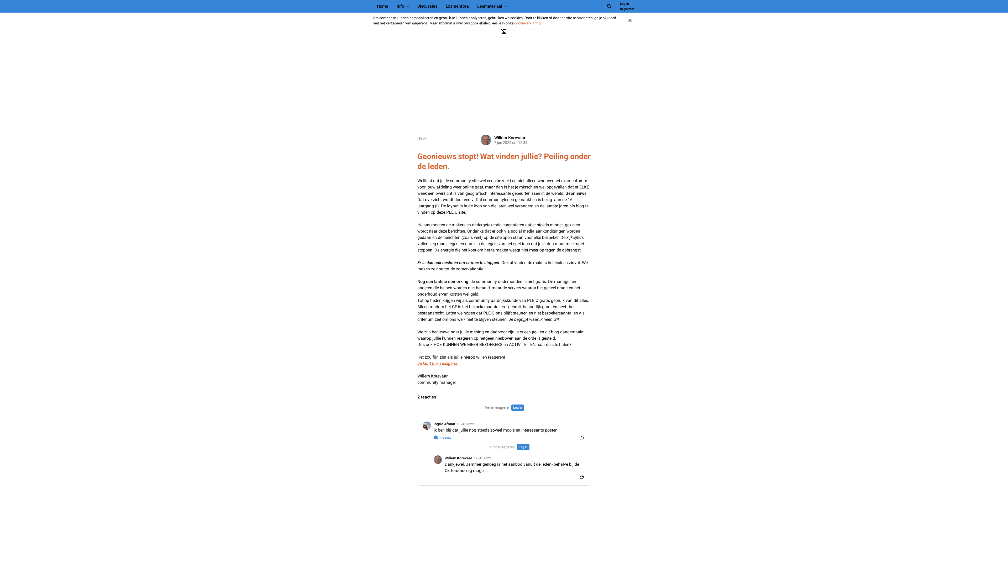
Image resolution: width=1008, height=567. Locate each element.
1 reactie (445, 437)
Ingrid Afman (444, 424)
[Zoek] (609, 6)
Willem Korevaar (510, 137)
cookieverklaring (527, 23)
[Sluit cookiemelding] (630, 20)
